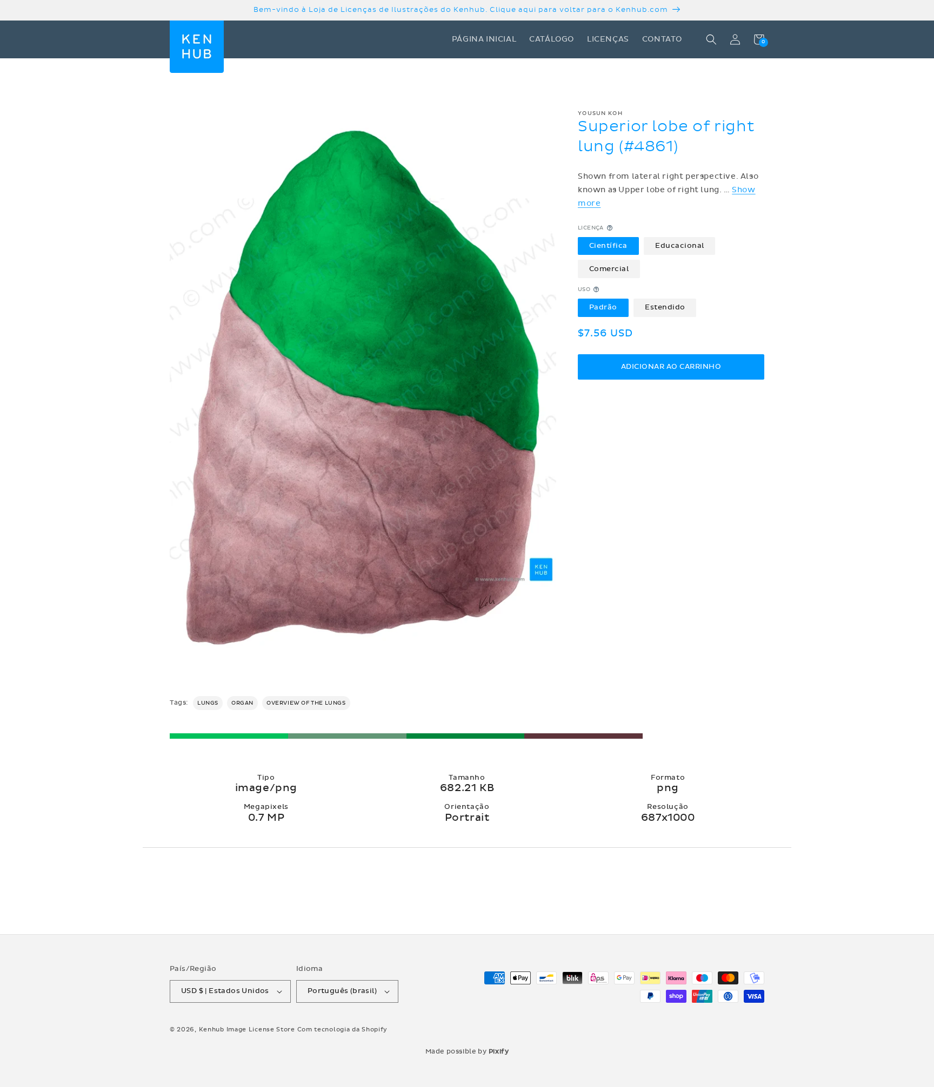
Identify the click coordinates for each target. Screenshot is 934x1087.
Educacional (679, 245)
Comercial (609, 268)
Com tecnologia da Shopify (342, 1029)
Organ (242, 703)
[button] (711, 39)
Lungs (207, 703)
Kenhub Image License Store (247, 1029)
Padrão (603, 307)
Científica (608, 245)
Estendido (665, 307)
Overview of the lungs (306, 703)
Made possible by (467, 1051)
